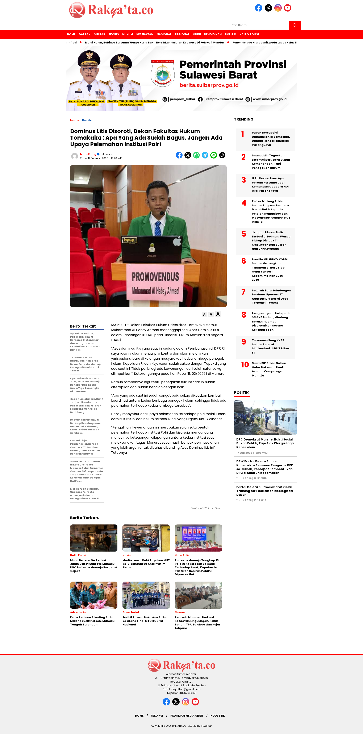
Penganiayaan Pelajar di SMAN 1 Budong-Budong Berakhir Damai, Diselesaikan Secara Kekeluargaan (270, 321)
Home (71, 34)
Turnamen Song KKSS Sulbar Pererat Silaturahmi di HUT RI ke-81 (270, 346)
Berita (87, 120)
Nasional (164, 34)
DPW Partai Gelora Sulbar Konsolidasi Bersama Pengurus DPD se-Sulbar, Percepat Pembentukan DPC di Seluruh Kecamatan (264, 467)
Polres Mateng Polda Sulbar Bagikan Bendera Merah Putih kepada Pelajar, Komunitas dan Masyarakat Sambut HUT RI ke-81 (271, 211)
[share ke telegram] (206, 157)
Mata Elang (88, 154)
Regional (182, 34)
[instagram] (278, 10)
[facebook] (259, 10)
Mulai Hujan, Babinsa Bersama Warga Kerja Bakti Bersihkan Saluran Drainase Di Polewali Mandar (135, 42)
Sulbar (99, 34)
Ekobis (114, 34)
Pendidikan (213, 34)
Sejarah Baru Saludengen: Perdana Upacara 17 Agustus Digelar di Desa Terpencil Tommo (272, 296)
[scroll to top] (349, 727)
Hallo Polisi (249, 34)
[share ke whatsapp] (197, 157)
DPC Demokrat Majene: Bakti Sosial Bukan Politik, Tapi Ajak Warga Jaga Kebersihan (265, 443)
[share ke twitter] (188, 157)
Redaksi (157, 716)
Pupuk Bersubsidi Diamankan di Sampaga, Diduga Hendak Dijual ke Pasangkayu (271, 139)
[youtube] (288, 10)
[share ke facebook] (180, 157)
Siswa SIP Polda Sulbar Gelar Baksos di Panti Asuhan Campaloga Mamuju (269, 369)
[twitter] (269, 10)
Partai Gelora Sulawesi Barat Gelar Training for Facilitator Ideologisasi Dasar (264, 491)
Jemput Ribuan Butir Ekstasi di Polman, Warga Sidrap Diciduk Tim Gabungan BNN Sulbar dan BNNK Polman (271, 240)
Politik (230, 34)
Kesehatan (144, 34)
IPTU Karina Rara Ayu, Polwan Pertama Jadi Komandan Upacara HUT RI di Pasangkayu (271, 184)
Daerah (85, 34)
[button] (204, 314)
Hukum (127, 34)
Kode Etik (217, 716)
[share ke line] (214, 157)
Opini (197, 34)
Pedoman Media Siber (186, 716)
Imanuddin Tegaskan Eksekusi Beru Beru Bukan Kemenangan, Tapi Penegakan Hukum (271, 161)
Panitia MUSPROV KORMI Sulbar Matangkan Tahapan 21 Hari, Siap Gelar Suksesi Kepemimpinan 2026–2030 (270, 269)
